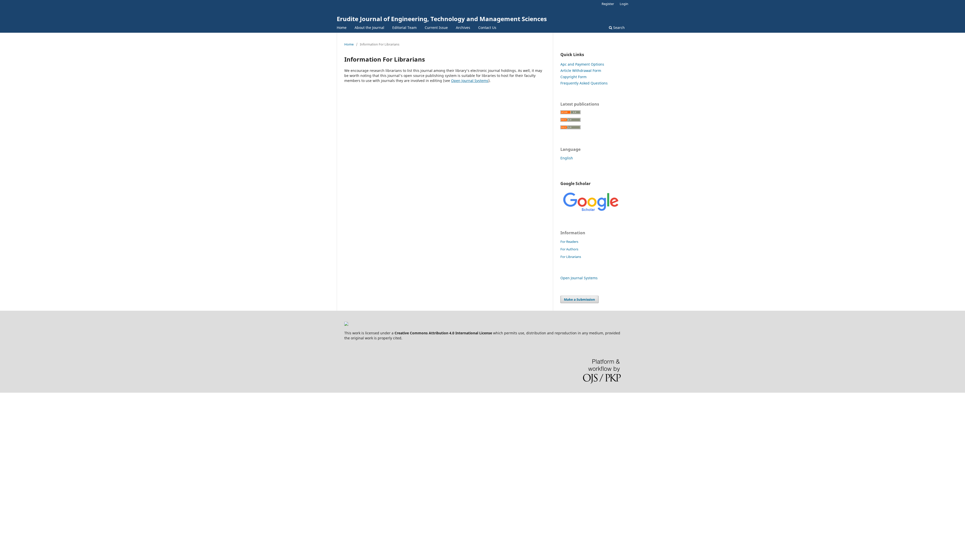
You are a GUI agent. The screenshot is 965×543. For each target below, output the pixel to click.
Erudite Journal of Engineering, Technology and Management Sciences (442, 19)
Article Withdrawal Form (580, 70)
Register (608, 4)
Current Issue (436, 27)
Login (624, 4)
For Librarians (570, 256)
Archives (463, 27)
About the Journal (369, 27)
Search (618, 27)
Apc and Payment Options (582, 64)
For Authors (569, 249)
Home (342, 27)
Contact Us (487, 27)
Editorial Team (404, 27)
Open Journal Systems (469, 80)
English (566, 158)
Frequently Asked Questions (584, 83)
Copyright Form (573, 76)
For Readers (569, 241)
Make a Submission (579, 299)
